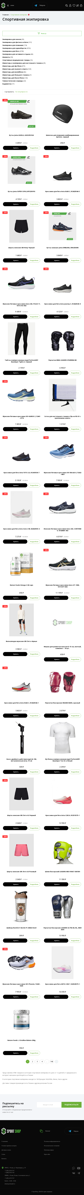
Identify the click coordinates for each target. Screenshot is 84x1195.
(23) (14, 81)
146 (51, 1061)
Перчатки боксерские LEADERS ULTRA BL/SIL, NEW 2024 (63, 929)
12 (29, 408)
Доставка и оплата (6, 1150)
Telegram (42, 5)
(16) (17, 60)
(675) (13, 66)
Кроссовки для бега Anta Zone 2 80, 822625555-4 (21, 529)
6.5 (57, 976)
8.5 (21, 183)
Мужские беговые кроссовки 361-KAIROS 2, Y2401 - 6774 (21, 417)
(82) (14, 72)
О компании (5, 1141)
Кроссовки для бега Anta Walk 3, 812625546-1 (21, 703)
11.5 (64, 464)
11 (64, 295)
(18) (7, 57)
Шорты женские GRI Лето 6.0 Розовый (21, 872)
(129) (16, 69)
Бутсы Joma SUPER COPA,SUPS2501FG (21, 191)
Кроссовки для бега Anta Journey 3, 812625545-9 (62, 304)
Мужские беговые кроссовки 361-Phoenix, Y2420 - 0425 (21, 985)
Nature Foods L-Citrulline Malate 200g (21, 1040)
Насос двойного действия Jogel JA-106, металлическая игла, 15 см (21, 760)
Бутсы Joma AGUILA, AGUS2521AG (21, 135)
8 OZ (62, 694)
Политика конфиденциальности (52, 1141)
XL (27, 633)
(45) (24, 63)
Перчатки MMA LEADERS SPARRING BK (62, 360)
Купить (15, 148)
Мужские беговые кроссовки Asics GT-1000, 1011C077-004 (62, 586)
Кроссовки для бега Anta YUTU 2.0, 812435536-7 (21, 473)
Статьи (3, 1154)
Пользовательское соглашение (51, 1145)
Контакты (4, 1158)
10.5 (21, 408)
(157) (17, 42)
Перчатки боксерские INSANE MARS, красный (62, 703)
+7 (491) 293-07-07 (9, 1170)
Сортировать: (9, 92)
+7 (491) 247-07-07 (9, 1178)
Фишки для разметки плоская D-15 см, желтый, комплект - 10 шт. (62, 647)
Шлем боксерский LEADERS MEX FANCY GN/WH (62, 872)
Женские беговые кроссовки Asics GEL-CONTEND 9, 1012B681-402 (62, 530)
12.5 (68, 183)
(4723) (16, 48)
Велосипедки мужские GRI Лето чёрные (21, 641)
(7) (16, 75)
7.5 (57, 183)
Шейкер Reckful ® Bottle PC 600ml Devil (21, 928)
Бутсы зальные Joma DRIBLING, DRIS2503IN (62, 248)
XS (17, 352)
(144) (15, 78)
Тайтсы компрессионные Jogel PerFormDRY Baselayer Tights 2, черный (21, 361)
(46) (17, 54)
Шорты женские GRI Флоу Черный (21, 248)
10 (27, 295)
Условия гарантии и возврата (9, 1145)
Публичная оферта (49, 1150)
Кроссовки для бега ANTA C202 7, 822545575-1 (62, 984)
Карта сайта (47, 1154)
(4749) (13, 51)
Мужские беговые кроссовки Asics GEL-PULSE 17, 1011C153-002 (21, 305)
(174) (14, 45)
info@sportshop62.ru (10, 1184)
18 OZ (65, 919)
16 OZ (60, 919)
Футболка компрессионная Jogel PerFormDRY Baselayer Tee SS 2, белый (62, 760)
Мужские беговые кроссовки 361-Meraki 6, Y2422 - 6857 (62, 473)
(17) (8, 84)
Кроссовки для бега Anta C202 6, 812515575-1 (62, 815)
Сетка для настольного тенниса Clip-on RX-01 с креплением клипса (62, 417)
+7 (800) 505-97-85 (9, 1172)
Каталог (47, 1131)
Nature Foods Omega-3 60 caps (21, 585)
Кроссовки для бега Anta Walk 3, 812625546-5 (62, 191)
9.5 (64, 183)
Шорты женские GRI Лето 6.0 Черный (21, 815)
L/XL (62, 352)
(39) (13, 39)
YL (25, 352)
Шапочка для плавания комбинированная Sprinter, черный (62, 136)
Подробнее (34, 148)
